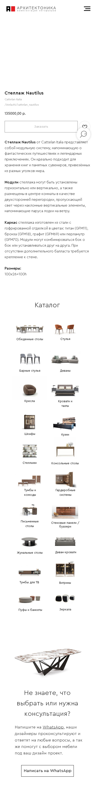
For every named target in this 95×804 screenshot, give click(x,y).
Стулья (65, 338)
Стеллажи (30, 462)
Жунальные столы (30, 552)
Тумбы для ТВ (29, 582)
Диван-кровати (65, 552)
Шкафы (29, 433)
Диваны (65, 370)
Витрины (65, 582)
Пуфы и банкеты (30, 609)
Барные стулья (29, 370)
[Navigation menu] (87, 8)
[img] (30, 325)
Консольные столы (65, 463)
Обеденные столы (29, 339)
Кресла (29, 400)
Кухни (65, 434)
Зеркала (65, 609)
